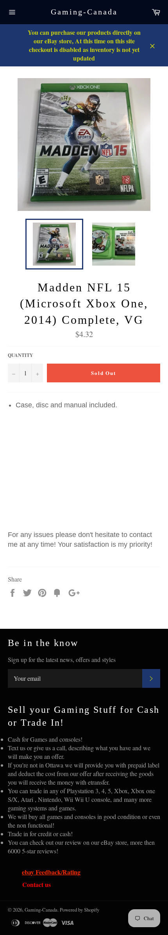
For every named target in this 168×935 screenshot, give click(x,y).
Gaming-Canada (84, 11)
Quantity (20, 355)
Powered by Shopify (79, 909)
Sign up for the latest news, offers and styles (62, 659)
